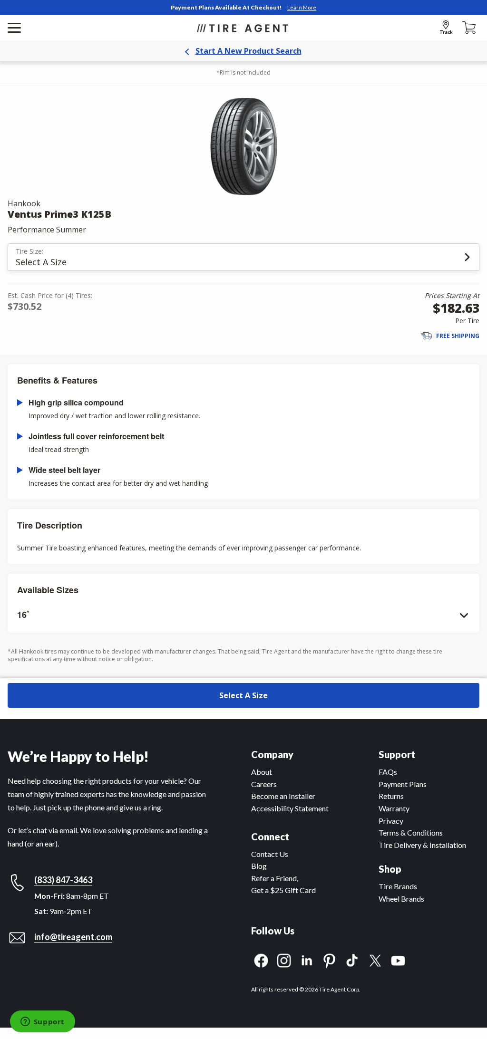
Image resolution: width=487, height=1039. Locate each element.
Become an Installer (283, 795)
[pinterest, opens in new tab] (330, 959)
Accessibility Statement (290, 808)
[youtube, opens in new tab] (398, 959)
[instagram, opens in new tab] (284, 959)
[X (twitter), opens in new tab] (375, 959)
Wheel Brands (401, 898)
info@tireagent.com (73, 937)
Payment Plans (403, 784)
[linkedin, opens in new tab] (307, 959)
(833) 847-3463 (63, 880)
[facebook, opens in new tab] (261, 959)
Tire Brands (398, 886)
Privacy (391, 820)
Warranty (394, 808)
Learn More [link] (301, 7)
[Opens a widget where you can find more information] (42, 1022)
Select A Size (243, 695)
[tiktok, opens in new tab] (352, 959)
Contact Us (269, 853)
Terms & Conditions (411, 832)
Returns (391, 795)
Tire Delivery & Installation (422, 844)
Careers (264, 784)
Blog (259, 865)
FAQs (388, 771)
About (261, 771)
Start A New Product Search (248, 51)
